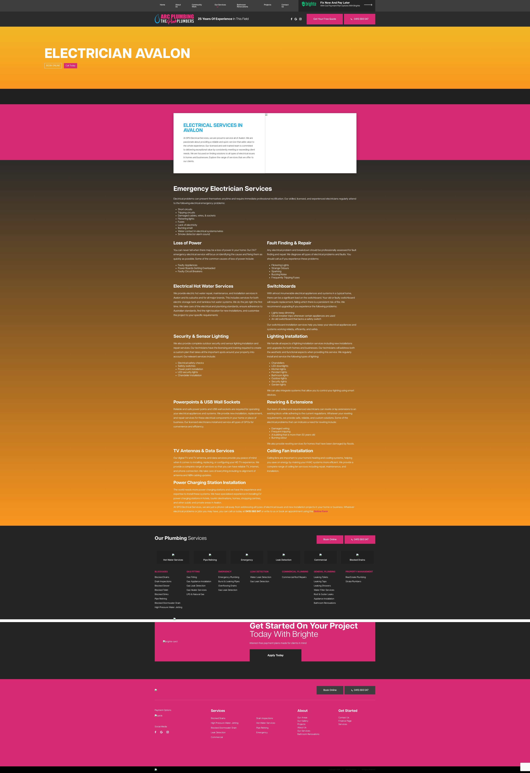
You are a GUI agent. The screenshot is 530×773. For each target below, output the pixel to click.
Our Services (220, 5)
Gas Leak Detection (196, 586)
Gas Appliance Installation (199, 581)
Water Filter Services (324, 590)
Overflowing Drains (227, 586)
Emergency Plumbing (228, 577)
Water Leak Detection (260, 577)
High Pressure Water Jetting (168, 607)
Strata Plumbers (353, 581)
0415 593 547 (361, 19)
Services (342, 724)
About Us (178, 6)
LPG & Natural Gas (195, 594)
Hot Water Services (265, 723)
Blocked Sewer (162, 586)
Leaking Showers (322, 586)
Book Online (330, 539)
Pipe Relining (161, 598)
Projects (267, 5)
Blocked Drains (162, 577)
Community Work (197, 6)
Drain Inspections (163, 581)
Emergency (262, 733)
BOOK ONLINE (53, 65)
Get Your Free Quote (324, 19)
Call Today (70, 65)
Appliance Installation (324, 598)
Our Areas (302, 718)
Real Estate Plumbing (356, 577)
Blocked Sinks (162, 594)
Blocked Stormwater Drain (167, 603)
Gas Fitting (192, 577)
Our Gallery (302, 721)
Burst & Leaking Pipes (229, 581)
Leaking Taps (320, 581)
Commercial (217, 737)
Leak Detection (218, 733)
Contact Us (285, 6)
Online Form (321, 511)
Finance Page (345, 721)
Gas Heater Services (197, 590)
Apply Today (275, 655)
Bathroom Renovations (242, 6)
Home (162, 5)
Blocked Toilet (161, 590)
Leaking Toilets (321, 577)
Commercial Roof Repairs (294, 577)
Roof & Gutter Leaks (323, 594)
